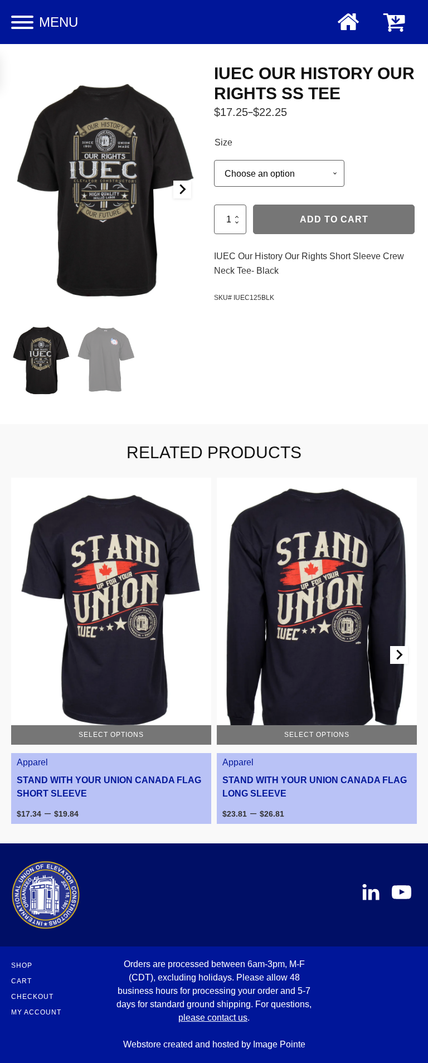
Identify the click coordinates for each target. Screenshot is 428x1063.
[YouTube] (401, 892)
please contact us (212, 1017)
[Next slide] (182, 189)
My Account (36, 1012)
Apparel (32, 762)
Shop (21, 965)
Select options (111, 735)
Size (223, 142)
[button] (41, 360)
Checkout (32, 997)
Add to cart (334, 219)
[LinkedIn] (371, 892)
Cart (21, 981)
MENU (58, 22)
